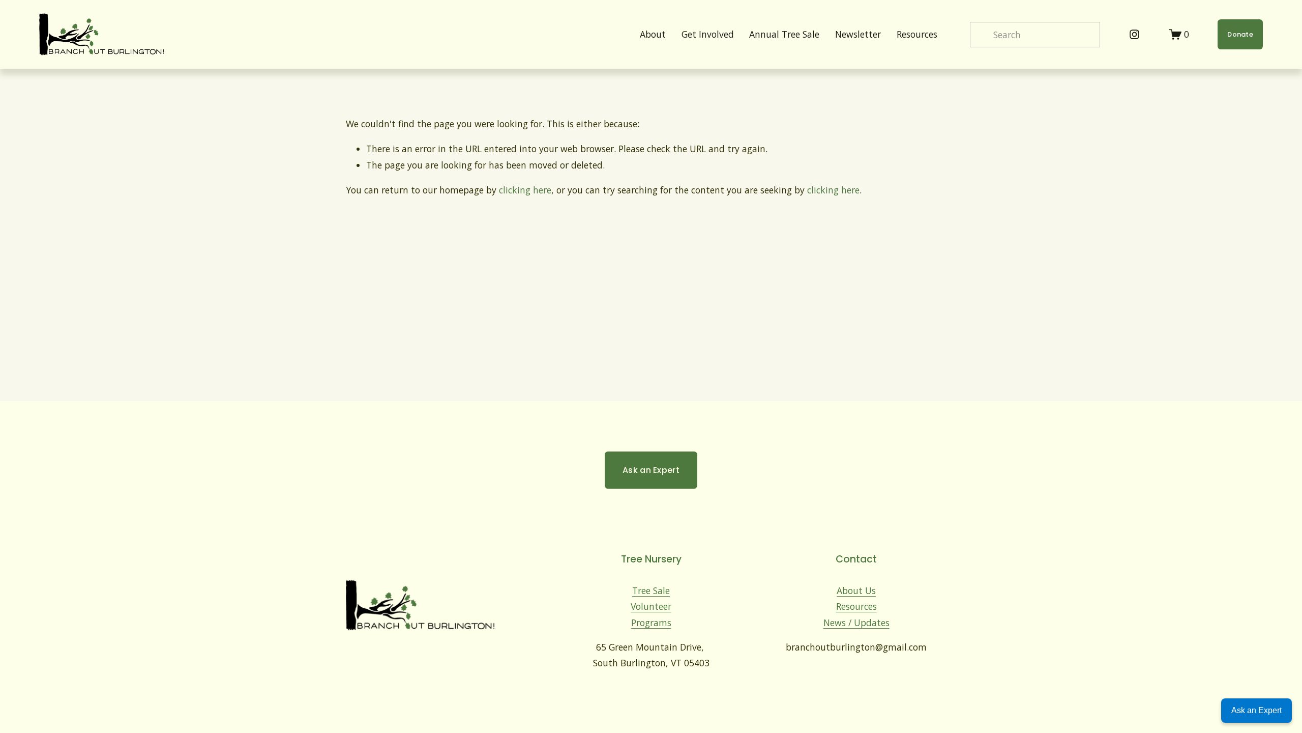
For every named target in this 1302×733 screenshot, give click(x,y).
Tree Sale (651, 590)
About (653, 34)
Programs (651, 622)
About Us (856, 590)
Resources (856, 606)
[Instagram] (1134, 34)
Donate (1240, 34)
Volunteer (651, 606)
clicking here (525, 190)
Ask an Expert (651, 470)
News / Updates (856, 622)
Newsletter (858, 34)
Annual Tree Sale (784, 34)
